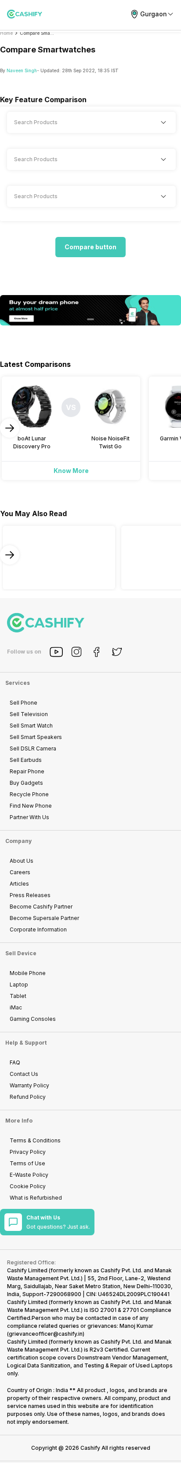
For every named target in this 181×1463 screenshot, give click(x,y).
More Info (19, 1120)
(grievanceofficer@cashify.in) (45, 1333)
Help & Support (26, 1042)
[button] (90, 247)
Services (17, 683)
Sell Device (20, 953)
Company (18, 841)
